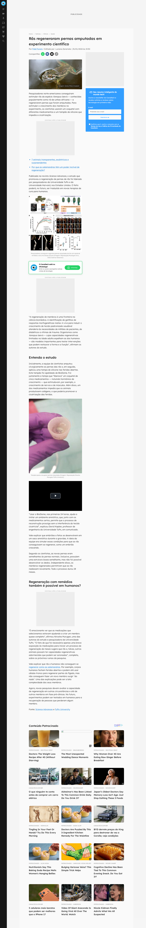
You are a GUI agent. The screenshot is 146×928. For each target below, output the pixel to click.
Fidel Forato (37, 49)
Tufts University (62, 709)
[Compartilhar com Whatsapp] (43, 54)
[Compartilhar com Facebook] (47, 54)
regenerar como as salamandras (44, 667)
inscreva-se (104, 117)
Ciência (45, 34)
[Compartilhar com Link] (56, 54)
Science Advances (44, 709)
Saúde (53, 34)
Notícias (38, 34)
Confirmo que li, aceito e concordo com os (71, 89)
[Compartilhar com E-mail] (52, 54)
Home (31, 34)
